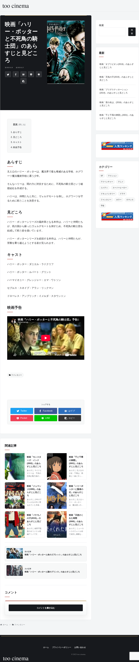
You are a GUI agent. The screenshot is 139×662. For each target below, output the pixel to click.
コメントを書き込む (46, 608)
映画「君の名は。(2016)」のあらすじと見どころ (116, 104)
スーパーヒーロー (120, 188)
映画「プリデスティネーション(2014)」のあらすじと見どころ (113, 91)
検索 (101, 25)
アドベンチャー (107, 182)
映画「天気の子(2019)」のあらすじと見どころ (116, 78)
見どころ (17, 137)
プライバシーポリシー (61, 647)
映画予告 (17, 147)
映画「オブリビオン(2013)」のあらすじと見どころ (116, 65)
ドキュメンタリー (108, 194)
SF (102, 176)
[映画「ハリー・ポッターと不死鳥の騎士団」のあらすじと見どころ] (23, 74)
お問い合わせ (80, 647)
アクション (112, 176)
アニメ (120, 182)
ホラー (118, 200)
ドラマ (122, 194)
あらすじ (17, 132)
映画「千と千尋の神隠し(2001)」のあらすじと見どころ (116, 116)
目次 (15, 124)
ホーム (46, 647)
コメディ (104, 188)
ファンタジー (16, 375)
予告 (102, 206)
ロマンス (129, 200)
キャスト (17, 142)
